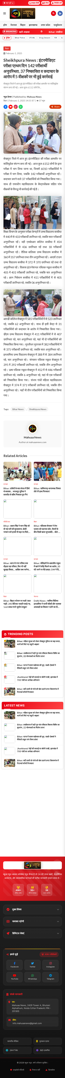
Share (56, 106)
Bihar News (18, 409)
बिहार (22, 24)
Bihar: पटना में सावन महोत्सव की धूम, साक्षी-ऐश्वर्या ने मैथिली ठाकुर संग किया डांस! (36, 666)
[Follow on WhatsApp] (21, 107)
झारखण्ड (33, 24)
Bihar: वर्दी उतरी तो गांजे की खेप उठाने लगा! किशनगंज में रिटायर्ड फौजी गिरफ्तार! (38, 690)
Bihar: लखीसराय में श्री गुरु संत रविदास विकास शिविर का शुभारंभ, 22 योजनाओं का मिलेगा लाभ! (38, 654)
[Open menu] (4, 13)
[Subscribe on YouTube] (11, 107)
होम (5, 24)
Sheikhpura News (37, 409)
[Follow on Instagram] (16, 107)
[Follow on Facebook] (5, 107)
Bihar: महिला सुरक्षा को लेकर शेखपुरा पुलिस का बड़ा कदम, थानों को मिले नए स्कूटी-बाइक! (38, 642)
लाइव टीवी (35, 3)
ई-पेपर (46, 3)
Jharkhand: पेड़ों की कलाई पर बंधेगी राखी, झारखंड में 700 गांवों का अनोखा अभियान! (37, 678)
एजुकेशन (58, 24)
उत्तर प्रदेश (45, 24)
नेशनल (13, 24)
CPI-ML (32, 37)
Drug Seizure (44, 37)
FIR (55, 37)
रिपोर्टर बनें (58, 3)
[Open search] (53, 13)
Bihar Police (20, 37)
